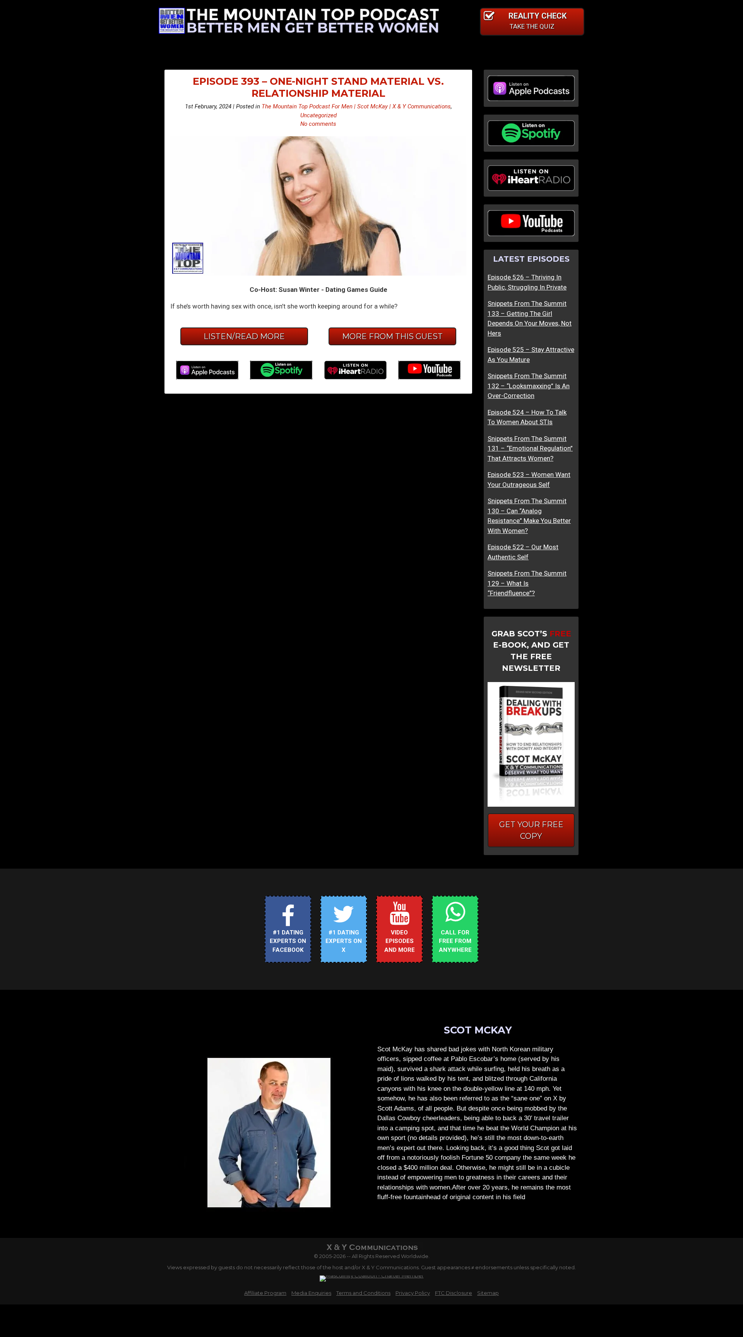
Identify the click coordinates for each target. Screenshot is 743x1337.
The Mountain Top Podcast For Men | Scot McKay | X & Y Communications (356, 106)
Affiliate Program (265, 1293)
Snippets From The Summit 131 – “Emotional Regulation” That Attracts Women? (530, 448)
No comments (318, 123)
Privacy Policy (412, 1293)
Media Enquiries (311, 1293)
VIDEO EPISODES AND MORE (399, 941)
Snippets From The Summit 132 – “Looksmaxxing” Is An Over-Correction (529, 385)
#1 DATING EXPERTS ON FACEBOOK (288, 941)
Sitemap (488, 1293)
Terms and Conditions (363, 1293)
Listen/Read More (244, 336)
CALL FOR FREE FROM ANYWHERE (455, 941)
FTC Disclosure (453, 1293)
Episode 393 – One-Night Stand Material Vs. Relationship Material (318, 87)
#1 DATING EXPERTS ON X (343, 941)
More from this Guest (392, 336)
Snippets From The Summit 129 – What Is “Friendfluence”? (527, 583)
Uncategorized (318, 115)
